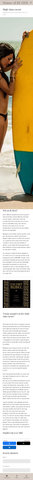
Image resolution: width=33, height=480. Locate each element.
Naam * (5, 457)
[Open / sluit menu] (31, 2)
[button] (16, 433)
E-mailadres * (6, 466)
